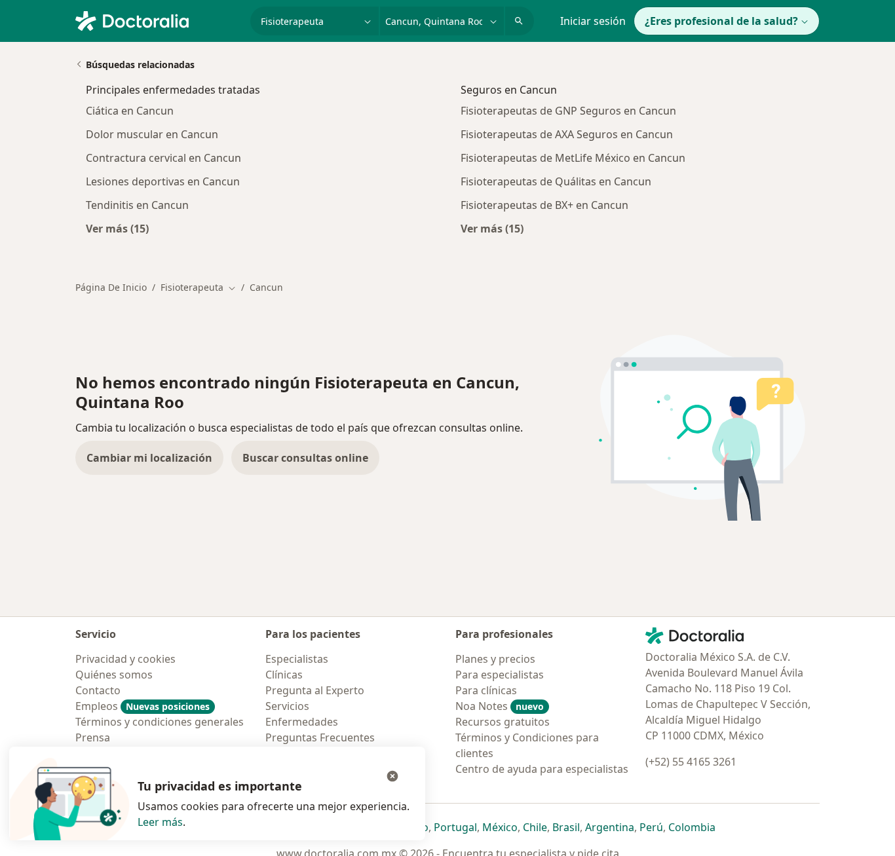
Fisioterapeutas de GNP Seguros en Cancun (568, 110)
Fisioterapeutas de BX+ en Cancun (544, 205)
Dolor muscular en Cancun (152, 134)
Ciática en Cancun (130, 110)
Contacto (98, 690)
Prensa (92, 737)
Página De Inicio (111, 287)
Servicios (287, 706)
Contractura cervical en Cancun (163, 158)
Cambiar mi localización (149, 458)
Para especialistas (499, 674)
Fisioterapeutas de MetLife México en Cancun (573, 158)
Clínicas (284, 674)
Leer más (160, 822)
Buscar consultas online (305, 458)
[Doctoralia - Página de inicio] (157, 19)
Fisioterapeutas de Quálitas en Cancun (556, 181)
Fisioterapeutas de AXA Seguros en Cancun (567, 134)
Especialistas (296, 659)
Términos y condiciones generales (159, 722)
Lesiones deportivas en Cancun (163, 181)
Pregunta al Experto (314, 690)
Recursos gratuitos (502, 722)
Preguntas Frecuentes (320, 737)
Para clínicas (486, 690)
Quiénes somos (114, 674)
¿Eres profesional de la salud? (721, 21)
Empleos (142, 706)
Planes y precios (495, 659)
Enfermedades (301, 722)
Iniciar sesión (593, 21)
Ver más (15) (117, 228)
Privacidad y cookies (125, 659)
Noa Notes (499, 706)
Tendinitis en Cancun (137, 205)
